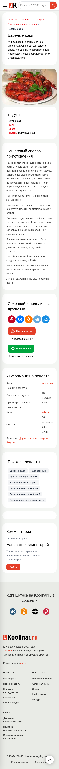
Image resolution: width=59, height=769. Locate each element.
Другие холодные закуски (33, 438)
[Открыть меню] (5, 5)
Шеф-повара (39, 694)
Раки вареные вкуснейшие (24, 488)
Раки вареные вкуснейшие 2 (25, 494)
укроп (12, 128)
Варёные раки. (18, 470)
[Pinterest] (12, 319)
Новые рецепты (11, 683)
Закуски (10, 442)
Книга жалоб (41, 762)
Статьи (35, 689)
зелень (13, 132)
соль (11, 124)
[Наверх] (50, 760)
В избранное (23, 348)
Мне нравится (24, 331)
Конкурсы (37, 699)
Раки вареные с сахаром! (23, 482)
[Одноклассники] (29, 319)
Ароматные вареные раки (24, 476)
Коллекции (9, 697)
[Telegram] (37, 319)
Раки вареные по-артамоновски (27, 500)
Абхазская (48, 383)
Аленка (23, 663)
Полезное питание (42, 678)
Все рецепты (10, 678)
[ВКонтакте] (20, 319)
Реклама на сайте (20, 762)
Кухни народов (11, 702)
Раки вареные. (39, 470)
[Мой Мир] (46, 319)
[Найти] (53, 5)
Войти (13, 567)
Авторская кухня (41, 683)
